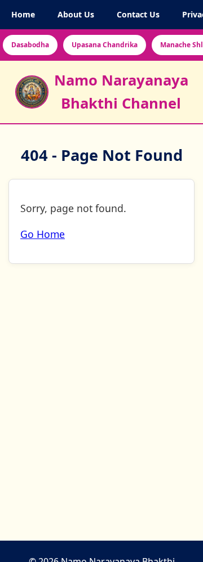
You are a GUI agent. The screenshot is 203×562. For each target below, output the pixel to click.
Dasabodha (30, 45)
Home (23, 14)
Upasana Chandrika (105, 45)
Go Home (42, 234)
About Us (76, 14)
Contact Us (138, 14)
